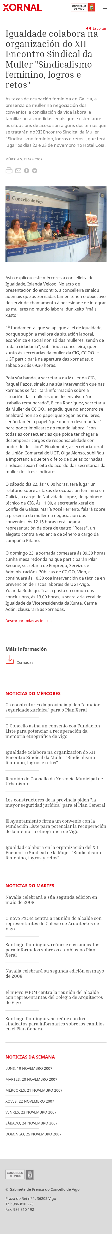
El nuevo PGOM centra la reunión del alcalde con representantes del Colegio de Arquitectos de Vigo (54, 997)
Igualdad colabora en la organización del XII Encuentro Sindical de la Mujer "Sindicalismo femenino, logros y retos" (53, 852)
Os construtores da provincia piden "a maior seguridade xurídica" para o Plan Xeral (52, 707)
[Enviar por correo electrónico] (18, 171)
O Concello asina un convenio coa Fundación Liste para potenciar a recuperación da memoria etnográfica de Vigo (52, 731)
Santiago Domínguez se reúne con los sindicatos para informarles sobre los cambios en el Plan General (55, 1023)
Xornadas (25, 662)
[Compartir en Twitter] (34, 171)
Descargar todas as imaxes (28, 620)
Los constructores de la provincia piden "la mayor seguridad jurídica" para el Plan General (55, 802)
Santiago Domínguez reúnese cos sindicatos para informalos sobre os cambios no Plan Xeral (52, 949)
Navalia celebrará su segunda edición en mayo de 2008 (54, 973)
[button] (104, 7)
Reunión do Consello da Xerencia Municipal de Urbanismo (54, 781)
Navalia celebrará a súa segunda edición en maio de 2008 (51, 899)
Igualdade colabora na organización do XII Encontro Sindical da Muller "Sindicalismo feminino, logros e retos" (50, 757)
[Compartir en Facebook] (26, 171)
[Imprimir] (9, 171)
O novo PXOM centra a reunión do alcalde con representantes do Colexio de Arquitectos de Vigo (53, 923)
